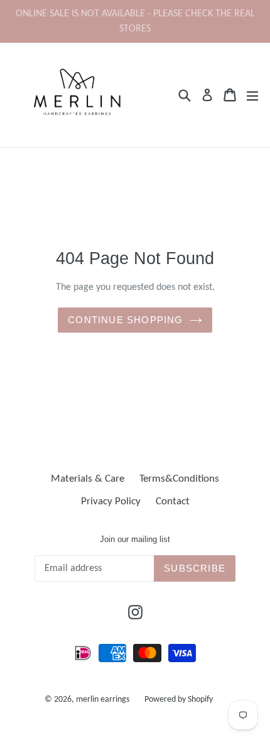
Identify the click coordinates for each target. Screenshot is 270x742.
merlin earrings (102, 699)
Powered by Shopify (178, 699)
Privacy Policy (111, 501)
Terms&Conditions (179, 478)
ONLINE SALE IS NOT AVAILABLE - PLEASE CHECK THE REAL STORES (135, 21)
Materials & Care (87, 478)
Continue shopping (125, 319)
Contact (173, 501)
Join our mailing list (135, 539)
